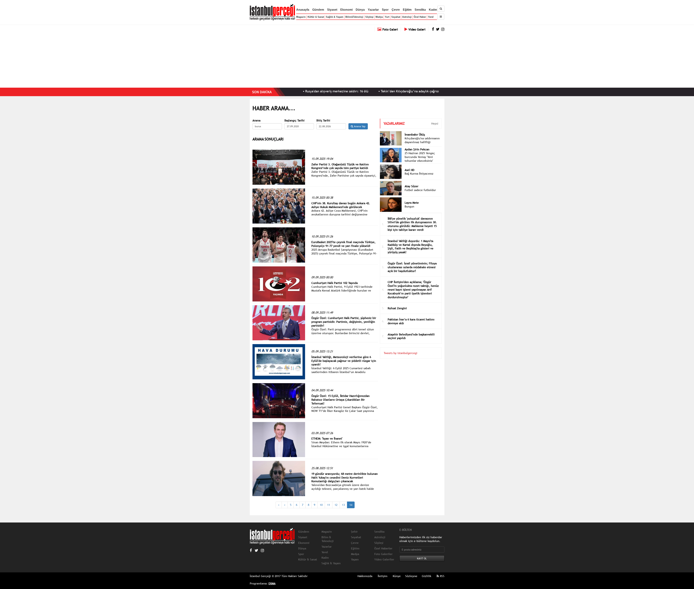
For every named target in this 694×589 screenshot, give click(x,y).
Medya (379, 17)
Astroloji (407, 17)
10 (321, 505)
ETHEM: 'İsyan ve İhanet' (326, 438)
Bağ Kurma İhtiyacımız (419, 173)
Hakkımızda (364, 576)
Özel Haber (420, 17)
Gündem (318, 9)
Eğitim (407, 9)
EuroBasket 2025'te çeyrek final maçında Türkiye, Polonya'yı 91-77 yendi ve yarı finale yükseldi (343, 244)
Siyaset (332, 9)
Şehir (354, 532)
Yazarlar (373, 9)
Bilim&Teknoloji (354, 17)
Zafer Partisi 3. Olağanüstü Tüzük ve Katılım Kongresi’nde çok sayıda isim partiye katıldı (340, 166)
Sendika (420, 9)
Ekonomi (346, 9)
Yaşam (355, 559)
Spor (385, 9)
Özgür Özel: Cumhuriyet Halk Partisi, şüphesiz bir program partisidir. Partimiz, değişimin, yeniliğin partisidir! (343, 321)
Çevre (396, 9)
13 (343, 505)
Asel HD (409, 170)
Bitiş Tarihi (323, 120)
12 (336, 505)
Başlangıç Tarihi (294, 120)
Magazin (301, 17)
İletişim (382, 576)
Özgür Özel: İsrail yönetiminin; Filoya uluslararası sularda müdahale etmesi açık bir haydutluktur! (412, 267)
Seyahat (395, 17)
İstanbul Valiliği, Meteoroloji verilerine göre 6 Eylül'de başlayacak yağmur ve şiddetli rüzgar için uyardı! (343, 361)
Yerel (431, 17)
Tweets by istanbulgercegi (400, 353)
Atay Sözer (411, 186)
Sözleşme (411, 576)
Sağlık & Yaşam (334, 17)
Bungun (409, 206)
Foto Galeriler (383, 554)
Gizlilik (426, 576)
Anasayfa (302, 9)
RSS (441, 576)
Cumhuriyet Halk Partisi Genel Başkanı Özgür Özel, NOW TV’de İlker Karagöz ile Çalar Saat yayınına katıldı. (344, 411)
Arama (256, 120)
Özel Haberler (383, 548)
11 (328, 505)
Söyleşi (369, 17)
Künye (397, 576)
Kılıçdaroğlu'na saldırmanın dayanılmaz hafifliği (422, 140)
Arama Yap (359, 126)
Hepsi (434, 123)
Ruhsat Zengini (397, 308)
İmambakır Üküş (415, 134)
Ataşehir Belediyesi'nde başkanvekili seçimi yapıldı (411, 336)
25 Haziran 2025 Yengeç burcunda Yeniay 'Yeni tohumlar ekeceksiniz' (420, 157)
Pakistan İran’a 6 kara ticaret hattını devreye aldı (411, 321)
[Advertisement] (347, 58)
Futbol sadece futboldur (420, 190)
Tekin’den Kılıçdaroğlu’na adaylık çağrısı (377, 91)
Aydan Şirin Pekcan (417, 149)
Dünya (360, 9)
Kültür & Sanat (316, 17)
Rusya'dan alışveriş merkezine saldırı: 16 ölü (303, 91)
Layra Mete (412, 203)
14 (350, 505)
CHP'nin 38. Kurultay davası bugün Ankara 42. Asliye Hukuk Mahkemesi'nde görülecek (340, 205)
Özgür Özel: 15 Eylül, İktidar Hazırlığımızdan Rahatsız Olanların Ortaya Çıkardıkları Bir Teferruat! (340, 399)
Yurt (387, 17)
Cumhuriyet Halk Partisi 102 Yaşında (334, 283)
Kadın (433, 9)
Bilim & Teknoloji (328, 539)
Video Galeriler (384, 559)
